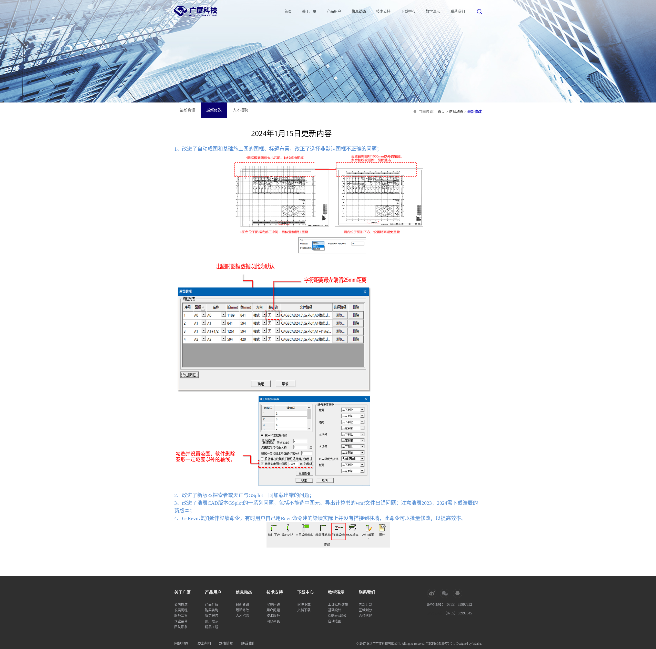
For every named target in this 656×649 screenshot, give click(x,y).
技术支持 (383, 11)
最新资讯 (187, 110)
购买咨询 (211, 610)
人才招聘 (240, 110)
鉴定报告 (211, 615)
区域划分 (365, 610)
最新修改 (214, 110)
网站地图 (181, 643)
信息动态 (359, 11)
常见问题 (273, 604)
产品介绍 (211, 604)
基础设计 (334, 610)
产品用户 (334, 11)
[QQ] (457, 593)
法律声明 (204, 643)
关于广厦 (309, 11)
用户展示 (211, 621)
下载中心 (408, 11)
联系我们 (457, 11)
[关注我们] (444, 593)
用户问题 (273, 610)
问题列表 (273, 621)
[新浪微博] (431, 593)
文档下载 (304, 610)
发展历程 (181, 610)
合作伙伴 (365, 615)
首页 (288, 11)
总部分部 (365, 604)
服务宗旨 (181, 615)
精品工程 (211, 627)
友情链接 (226, 643)
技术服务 (273, 615)
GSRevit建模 (337, 615)
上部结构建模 (338, 604)
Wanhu (477, 643)
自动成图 (334, 621)
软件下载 (304, 604)
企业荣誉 (181, 621)
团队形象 (181, 627)
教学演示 (433, 11)
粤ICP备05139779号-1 (440, 643)
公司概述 (181, 604)
